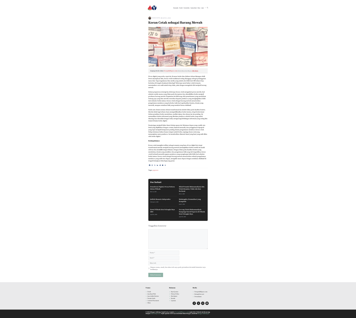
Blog (199, 8)
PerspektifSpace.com (170, 71)
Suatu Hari (194, 8)
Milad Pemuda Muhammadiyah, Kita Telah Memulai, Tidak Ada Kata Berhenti (191, 189)
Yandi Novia (156, 18)
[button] (207, 8)
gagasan (155, 170)
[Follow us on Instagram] (202, 303)
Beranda (175, 8)
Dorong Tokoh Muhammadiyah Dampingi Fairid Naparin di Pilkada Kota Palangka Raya (192, 212)
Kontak (173, 298)
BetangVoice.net (199, 294)
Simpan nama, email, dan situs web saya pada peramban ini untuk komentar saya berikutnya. (178, 268)
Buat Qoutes (174, 292)
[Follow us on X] (198, 303)
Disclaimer (174, 296)
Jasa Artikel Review (153, 296)
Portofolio (187, 8)
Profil (181, 8)
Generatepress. (155, 313)
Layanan (173, 301)
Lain (202, 8)
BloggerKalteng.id (203, 313)
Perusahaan (198, 296)
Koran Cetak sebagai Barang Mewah (175, 23)
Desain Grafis (151, 298)
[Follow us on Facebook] (194, 303)
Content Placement (153, 301)
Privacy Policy (175, 294)
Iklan (149, 303)
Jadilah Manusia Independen (160, 199)
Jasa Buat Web (151, 294)
